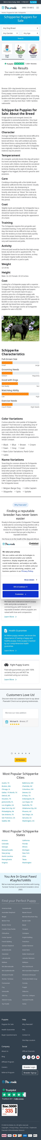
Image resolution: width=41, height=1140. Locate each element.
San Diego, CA (27, 814)
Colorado (5, 843)
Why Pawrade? (27, 1024)
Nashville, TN (27, 805)
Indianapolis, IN (28, 799)
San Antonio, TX (8, 814)
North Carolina (7, 856)
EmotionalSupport (33, 56)
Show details (29, 580)
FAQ (23, 1030)
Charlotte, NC (27, 786)
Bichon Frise (6, 921)
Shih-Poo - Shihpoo (28, 996)
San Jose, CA (26, 818)
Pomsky (25, 983)
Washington (26, 862)
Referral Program (8, 1072)
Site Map (25, 1040)
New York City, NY (8, 808)
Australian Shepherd (8, 912)
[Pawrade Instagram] (29, 1057)
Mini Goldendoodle (8, 971)
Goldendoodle (6, 950)
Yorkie (24, 1004)
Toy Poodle (5, 1004)
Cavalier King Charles (8, 929)
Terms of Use (24, 1128)
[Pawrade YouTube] (38, 1057)
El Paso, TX (26, 795)
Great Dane (26, 950)
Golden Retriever (27, 946)
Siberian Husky (7, 1000)
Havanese (5, 954)
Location (32, 1040)
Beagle (4, 917)
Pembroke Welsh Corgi (29, 979)
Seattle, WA (6, 821)
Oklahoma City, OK (29, 808)
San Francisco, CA (8, 818)
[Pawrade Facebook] (24, 1057)
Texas (24, 859)
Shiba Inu (25, 991)
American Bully (6, 908)
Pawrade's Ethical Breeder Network (13, 1130)
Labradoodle (6, 958)
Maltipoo (25, 962)
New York (25, 853)
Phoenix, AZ (26, 811)
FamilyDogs (20, 56)
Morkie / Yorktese (7, 979)
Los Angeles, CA (8, 805)
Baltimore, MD (27, 783)
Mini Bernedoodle (7, 966)
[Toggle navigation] (36, 7)
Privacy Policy (14, 1128)
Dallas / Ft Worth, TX (9, 792)
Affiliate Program (8, 1062)
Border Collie (26, 921)
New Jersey (6, 853)
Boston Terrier (6, 925)
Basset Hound (26, 912)
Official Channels (28, 1051)
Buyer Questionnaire (9, 1035)
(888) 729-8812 (28, 7)
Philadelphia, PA (8, 811)
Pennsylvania (7, 859)
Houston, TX (6, 799)
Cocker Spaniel (6, 937)
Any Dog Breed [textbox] (9, 28)
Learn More (9, 616)
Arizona (5, 840)
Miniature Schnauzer (29, 975)
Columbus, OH (27, 789)
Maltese (4, 962)
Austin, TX (5, 783)
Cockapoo (25, 933)
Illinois (24, 847)
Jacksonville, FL (7, 802)
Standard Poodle (27, 1000)
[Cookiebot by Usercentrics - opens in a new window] (29, 544)
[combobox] (19, 28)
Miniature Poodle (7, 975)
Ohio (24, 856)
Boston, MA (6, 786)
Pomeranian (6, 983)
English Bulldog (27, 937)
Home (4, 13)
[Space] (9, 1081)
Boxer (24, 925)
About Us (5, 1051)
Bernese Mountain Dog (29, 917)
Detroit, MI (6, 795)
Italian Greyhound (28, 954)
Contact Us (26, 1035)
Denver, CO (26, 792)
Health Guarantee (8, 1030)
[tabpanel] (20, 718)
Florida (25, 843)
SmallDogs (7, 56)
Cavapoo (25, 929)
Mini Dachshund (27, 966)
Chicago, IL (6, 789)
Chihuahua (5, 933)
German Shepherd (8, 946)
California (26, 840)
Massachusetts (7, 850)
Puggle (24, 987)
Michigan (25, 850)
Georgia (5, 847)
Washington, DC (28, 821)
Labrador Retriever (28, 958)
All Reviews (20, 760)
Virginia (5, 862)
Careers (4, 1067)
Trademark (33, 1128)
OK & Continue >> (21, 587)
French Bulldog (7, 942)
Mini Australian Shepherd (30, 971)
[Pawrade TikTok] (33, 1057)
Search (20, 38)
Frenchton (25, 942)
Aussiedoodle (26, 908)
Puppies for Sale (12, 13)
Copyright (5, 1128)
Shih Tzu (4, 996)
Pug (3, 987)
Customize (19, 594)
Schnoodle (5, 991)
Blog (3, 1056)
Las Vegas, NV (27, 802)
